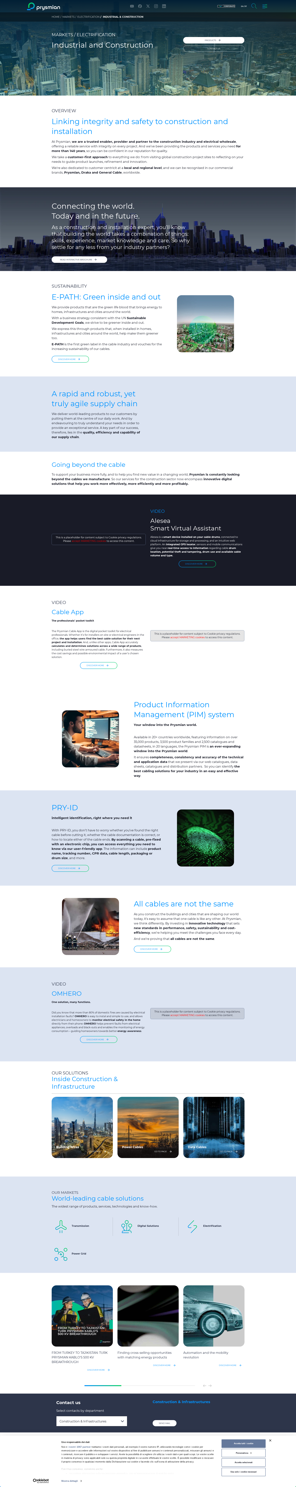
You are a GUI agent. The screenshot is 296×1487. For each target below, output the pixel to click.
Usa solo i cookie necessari (243, 1472)
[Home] (56, 6)
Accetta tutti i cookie (243, 1443)
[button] (226, 6)
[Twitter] (148, 6)
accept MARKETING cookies (89, 541)
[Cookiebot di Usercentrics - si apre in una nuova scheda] (40, 1481)
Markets (68, 16)
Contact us (213, 48)
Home (56, 16)
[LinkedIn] (164, 6)
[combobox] (91, 1421)
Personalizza (242, 1453)
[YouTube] (132, 6)
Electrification (88, 16)
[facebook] (140, 6)
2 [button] (139, 1385)
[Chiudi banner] (270, 1440)
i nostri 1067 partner (79, 1447)
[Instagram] (156, 6)
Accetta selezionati (244, 1462)
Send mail (164, 1423)
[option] (82, 1127)
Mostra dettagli (69, 1481)
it (246, 6)
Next (210, 1385)
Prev (204, 1385)
